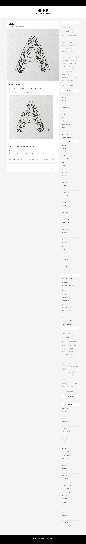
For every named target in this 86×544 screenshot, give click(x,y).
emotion (64, 51)
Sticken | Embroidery (66, 124)
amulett (69, 39)
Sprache (64, 77)
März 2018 (64, 155)
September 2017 (65, 168)
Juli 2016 (64, 199)
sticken (76, 77)
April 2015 (64, 246)
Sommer (69, 74)
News (63, 110)
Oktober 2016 (65, 195)
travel (63, 85)
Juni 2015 (64, 239)
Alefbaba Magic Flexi (43, 3)
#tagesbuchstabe (29, 159)
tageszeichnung (71, 80)
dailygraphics (71, 45)
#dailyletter (22, 159)
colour (41, 159)
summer (63, 80)
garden (51, 159)
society (63, 74)
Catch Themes (45, 540)
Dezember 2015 (65, 219)
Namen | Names (65, 107)
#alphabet (17, 159)
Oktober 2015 (65, 226)
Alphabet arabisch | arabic (67, 100)
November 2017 (65, 165)
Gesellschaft (65, 60)
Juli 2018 (64, 148)
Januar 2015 (64, 256)
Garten (54, 159)
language (64, 63)
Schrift (73, 68)
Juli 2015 (64, 236)
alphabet (63, 39)
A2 (35, 159)
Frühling (74, 54)
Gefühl (75, 57)
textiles (71, 82)
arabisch (64, 42)
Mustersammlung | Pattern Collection (70, 104)
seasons (69, 72)
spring (70, 77)
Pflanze (63, 66)
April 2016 (64, 205)
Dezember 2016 (65, 189)
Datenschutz (55, 3)
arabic (75, 39)
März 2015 (64, 249)
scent (68, 68)
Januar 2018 (64, 162)
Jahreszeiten (74, 60)
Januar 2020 (64, 145)
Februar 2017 (65, 182)
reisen (63, 68)
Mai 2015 (64, 242)
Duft (62, 48)
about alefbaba (31, 3)
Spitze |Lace (64, 117)
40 (33, 159)
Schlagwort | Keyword (66, 114)
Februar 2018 (65, 158)
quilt (73, 66)
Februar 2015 (65, 252)
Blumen (38, 159)
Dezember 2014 (65, 259)
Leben (70, 63)
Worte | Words (65, 131)
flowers (47, 159)
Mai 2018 (64, 152)
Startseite (21, 3)
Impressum (64, 3)
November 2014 (65, 262)
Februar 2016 (65, 212)
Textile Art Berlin (64, 82)
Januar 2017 (64, 185)
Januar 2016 (64, 215)
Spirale (75, 74)
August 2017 (64, 172)
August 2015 (64, 232)
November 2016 (65, 192)
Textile (63, 127)
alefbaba (22, 26)
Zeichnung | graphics (66, 137)
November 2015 (65, 222)
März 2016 (64, 209)
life (75, 63)
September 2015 (65, 229)
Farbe (44, 159)
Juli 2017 (64, 175)
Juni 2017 (64, 179)
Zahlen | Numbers (66, 134)
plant (69, 66)
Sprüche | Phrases (66, 120)
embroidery (69, 48)
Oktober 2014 (65, 266)
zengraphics (70, 85)
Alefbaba (43, 10)
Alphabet (12, 159)
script (63, 71)
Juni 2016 (64, 202)
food (68, 55)
